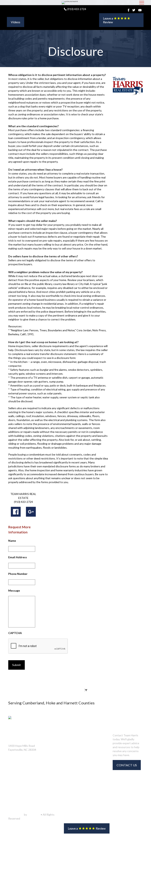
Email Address (17, 557)
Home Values (51, 754)
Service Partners (89, 750)
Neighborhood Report (57, 737)
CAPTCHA (15, 633)
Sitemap (83, 800)
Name (12, 540)
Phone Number (18, 573)
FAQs (81, 775)
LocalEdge (34, 814)
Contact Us (85, 767)
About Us (84, 758)
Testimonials (86, 792)
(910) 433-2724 (76, 9)
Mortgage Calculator (57, 746)
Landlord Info (52, 779)
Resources (50, 762)
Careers (83, 784)
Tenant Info (50, 771)
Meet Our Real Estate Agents (92, 740)
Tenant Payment (53, 788)
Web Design (15, 814)
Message (14, 590)
